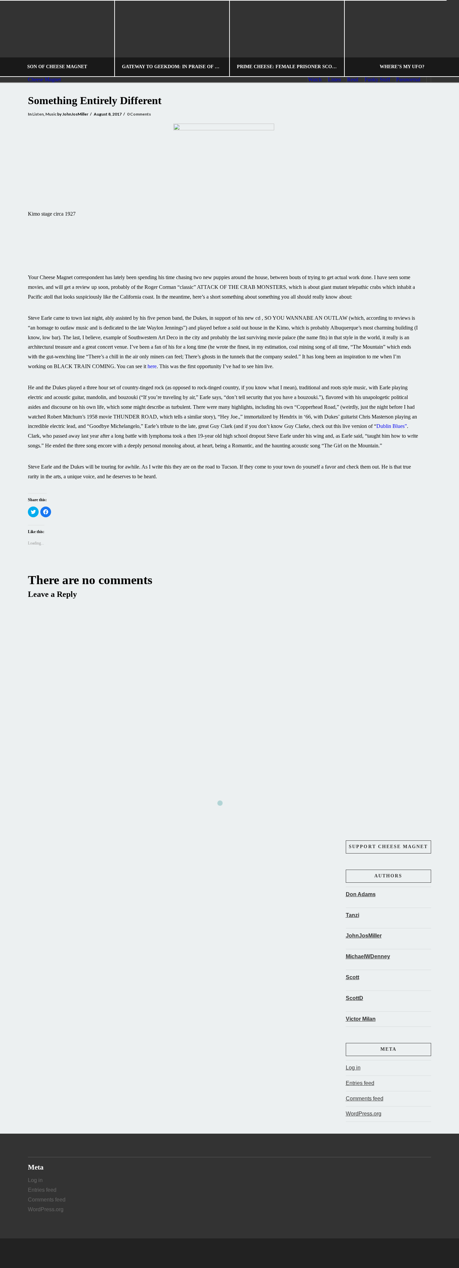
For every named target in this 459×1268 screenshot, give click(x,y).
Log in (353, 1067)
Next (444, 38)
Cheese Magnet (44, 79)
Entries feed (360, 1083)
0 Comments (139, 114)
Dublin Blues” (391, 426)
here (152, 366)
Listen (38, 114)
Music (50, 114)
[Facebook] (216, 1253)
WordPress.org (363, 1114)
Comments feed (364, 1098)
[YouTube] (242, 1253)
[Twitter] (229, 1253)
